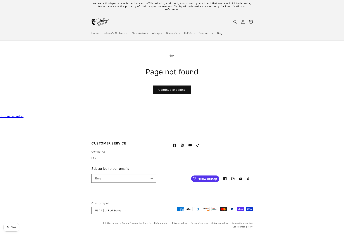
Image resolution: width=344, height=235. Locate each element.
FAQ (94, 158)
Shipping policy (219, 223)
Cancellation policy (243, 226)
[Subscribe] (152, 178)
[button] (173, 33)
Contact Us (98, 151)
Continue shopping (172, 89)
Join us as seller (11, 116)
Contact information (242, 223)
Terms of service (199, 223)
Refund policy (161, 223)
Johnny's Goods (120, 223)
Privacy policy (179, 223)
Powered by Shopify (140, 223)
